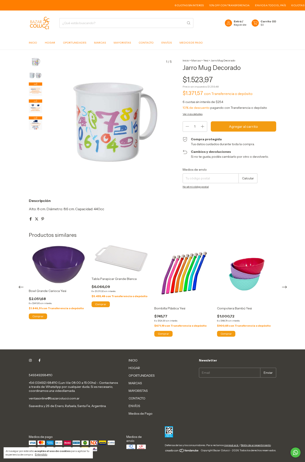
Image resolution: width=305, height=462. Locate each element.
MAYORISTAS (122, 42)
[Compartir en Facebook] (31, 219)
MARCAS (100, 42)
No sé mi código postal (196, 186)
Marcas (196, 60)
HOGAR (50, 42)
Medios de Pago (191, 42)
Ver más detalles (193, 114)
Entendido (41, 454)
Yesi (205, 60)
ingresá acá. (231, 445)
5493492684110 (40, 375)
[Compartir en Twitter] (37, 219)
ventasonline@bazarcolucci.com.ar (54, 398)
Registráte (240, 24)
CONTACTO (146, 42)
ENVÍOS (166, 42)
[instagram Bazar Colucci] (30, 360)
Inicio (186, 60)
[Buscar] (188, 23)
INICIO (33, 42)
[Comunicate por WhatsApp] (295, 452)
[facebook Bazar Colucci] (39, 360)
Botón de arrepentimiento (256, 445)
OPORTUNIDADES (74, 42)
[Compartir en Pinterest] (42, 219)
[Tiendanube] (182, 451)
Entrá (238, 21)
